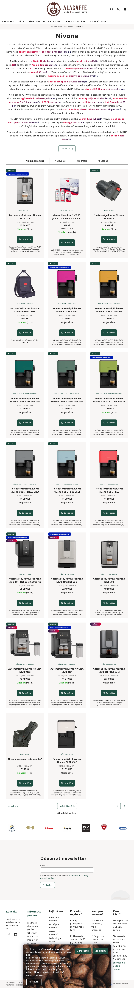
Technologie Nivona (55, 940)
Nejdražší (82, 160)
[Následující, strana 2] (117, 806)
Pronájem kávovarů (54, 926)
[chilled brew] (109, 644)
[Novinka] (109, 190)
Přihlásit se (47, 885)
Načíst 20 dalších (67, 806)
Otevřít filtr (66, 148)
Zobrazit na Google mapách (119, 965)
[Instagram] (16, 935)
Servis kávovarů (53, 933)
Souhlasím (100, 950)
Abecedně (103, 160)
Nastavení (34, 981)
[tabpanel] (12, 828)
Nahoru (14, 806)
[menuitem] (8, 21)
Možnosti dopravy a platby (32, 926)
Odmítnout (83, 950)
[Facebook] (9, 935)
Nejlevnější (60, 160)
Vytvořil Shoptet (120, 983)
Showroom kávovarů (54, 919)
